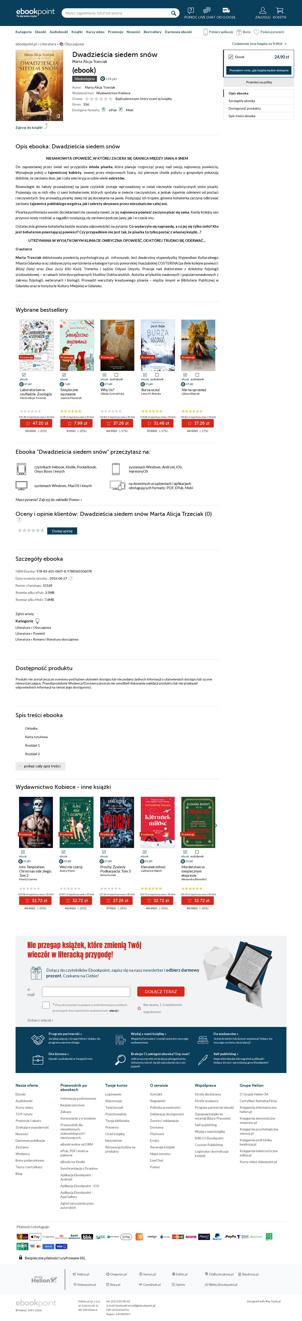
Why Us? (107, 390)
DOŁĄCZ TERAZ (161, 991)
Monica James (28, 879)
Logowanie (113, 1094)
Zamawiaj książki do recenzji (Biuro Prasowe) (212, 1116)
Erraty (154, 1140)
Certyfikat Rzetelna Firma (258, 1101)
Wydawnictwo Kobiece (113, 93)
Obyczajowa (42, 627)
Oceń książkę (115, 1134)
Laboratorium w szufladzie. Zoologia (36, 392)
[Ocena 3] (96, 99)
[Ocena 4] (101, 99)
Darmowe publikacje (30, 1140)
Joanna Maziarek (71, 398)
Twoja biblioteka (117, 1121)
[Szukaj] (174, 13)
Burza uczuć (150, 390)
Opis (238, 93)
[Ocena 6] (111, 99)
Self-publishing (206, 1125)
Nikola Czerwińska (112, 393)
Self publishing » (226, 1054)
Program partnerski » (65, 1034)
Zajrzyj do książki (29, 127)
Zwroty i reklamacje (164, 1121)
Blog (19, 1173)
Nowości (133, 32)
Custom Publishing (209, 1145)
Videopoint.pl (86, 1285)
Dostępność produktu (245, 108)
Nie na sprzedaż (194, 390)
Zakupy (65, 1112)
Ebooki (40, 32)
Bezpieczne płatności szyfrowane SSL (55, 1258)
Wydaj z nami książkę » (148, 1034)
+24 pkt (111, 79)
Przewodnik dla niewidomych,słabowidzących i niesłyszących (72, 1131)
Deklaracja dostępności (167, 1114)
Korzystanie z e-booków (78, 1118)
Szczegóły (242, 101)
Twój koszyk (114, 1107)
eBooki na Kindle (72, 1162)
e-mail (31, 992)
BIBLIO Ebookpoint (209, 1138)
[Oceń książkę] (99, 99)
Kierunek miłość (153, 867)
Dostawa (156, 1127)
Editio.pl (182, 1274)
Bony (247, 32)
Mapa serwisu (160, 1154)
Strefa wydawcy (206, 1101)
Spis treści (242, 116)
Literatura (23, 627)
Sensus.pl (149, 1274)
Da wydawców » (226, 1034)
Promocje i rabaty (28, 1121)
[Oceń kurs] (31, 530)
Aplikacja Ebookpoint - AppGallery (76, 1194)
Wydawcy (23, 1154)
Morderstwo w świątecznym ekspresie (193, 871)
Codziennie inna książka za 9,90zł (257, 44)
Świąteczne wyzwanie (69, 392)
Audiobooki (59, 32)
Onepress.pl (118, 1274)
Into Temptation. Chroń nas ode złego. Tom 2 (35, 871)
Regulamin (157, 1101)
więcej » (114, 1010)
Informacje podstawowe (78, 1098)
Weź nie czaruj (71, 867)
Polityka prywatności (165, 1107)
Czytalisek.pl (152, 1285)
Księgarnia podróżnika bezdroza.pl (256, 1142)
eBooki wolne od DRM (76, 1144)
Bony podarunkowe (30, 1160)
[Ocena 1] (87, 99)
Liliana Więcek (191, 393)
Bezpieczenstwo (72, 1105)
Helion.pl (83, 1274)
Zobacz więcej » (40, 1020)
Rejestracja (113, 1101)
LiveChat (156, 1160)
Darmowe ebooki (178, 32)
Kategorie (24, 32)
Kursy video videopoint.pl (258, 1162)
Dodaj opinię (62, 531)
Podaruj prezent (272, 32)
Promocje (115, 32)
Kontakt (156, 1094)
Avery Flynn (67, 870)
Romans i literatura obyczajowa (55, 639)
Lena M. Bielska (151, 393)
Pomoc (74, 499)
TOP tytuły (24, 1114)
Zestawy (22, 1147)
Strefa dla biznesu (208, 1094)
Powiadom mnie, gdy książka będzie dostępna (259, 70)
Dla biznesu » (59, 1054)
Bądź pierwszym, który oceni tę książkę (144, 99)
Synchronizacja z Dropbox (79, 1168)
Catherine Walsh (151, 870)
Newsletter (113, 1140)
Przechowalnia (115, 1114)
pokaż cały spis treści (42, 766)
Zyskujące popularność (32, 1127)
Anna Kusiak (108, 875)
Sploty (180, 1285)
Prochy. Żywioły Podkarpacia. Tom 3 (115, 869)
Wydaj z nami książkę (210, 1131)
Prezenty (112, 1127)
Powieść (39, 633)
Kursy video (95, 32)
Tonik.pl (276, 1301)
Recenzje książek (162, 1147)
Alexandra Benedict (193, 879)
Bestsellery (152, 32)
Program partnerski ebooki (214, 1107)
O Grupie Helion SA (254, 1094)
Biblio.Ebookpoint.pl (223, 1285)
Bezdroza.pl (250, 1274)
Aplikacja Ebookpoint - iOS (79, 1186)
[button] (215, 348)
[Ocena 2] (92, 99)
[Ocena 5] (106, 99)
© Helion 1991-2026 (29, 1310)
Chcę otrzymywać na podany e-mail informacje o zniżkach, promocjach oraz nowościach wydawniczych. (90, 1007)
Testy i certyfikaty (29, 1167)
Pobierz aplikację (221, 32)
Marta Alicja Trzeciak (100, 87)
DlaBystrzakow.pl (221, 1274)
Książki (77, 32)
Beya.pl (115, 1285)
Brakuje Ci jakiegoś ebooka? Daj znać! (160, 1054)
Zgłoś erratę (25, 614)
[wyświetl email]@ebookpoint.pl (135, 1305)
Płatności (157, 1134)
